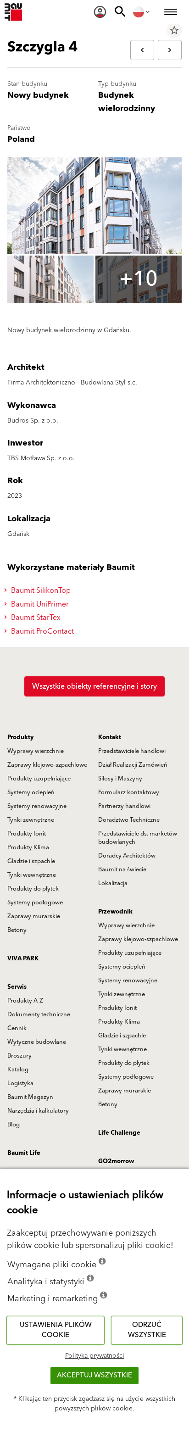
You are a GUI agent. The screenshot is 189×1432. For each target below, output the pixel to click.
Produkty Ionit (26, 834)
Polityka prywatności (94, 1355)
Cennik (17, 1028)
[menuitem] (100, 11)
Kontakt (109, 737)
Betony (17, 930)
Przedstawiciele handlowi (132, 751)
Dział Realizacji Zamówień (132, 765)
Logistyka (20, 1083)
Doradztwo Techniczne (129, 820)
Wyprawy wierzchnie (35, 751)
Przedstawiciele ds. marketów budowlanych (137, 838)
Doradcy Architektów (127, 856)
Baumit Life (23, 1153)
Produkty (20, 737)
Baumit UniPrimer (39, 604)
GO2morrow (116, 1161)
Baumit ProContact (41, 631)
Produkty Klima (28, 847)
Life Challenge (119, 1133)
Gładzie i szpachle (31, 861)
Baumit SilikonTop (40, 590)
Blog (13, 1125)
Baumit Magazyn (30, 1097)
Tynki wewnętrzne (31, 875)
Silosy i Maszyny (120, 779)
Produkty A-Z (25, 1001)
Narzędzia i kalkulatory (38, 1111)
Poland (21, 139)
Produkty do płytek (33, 889)
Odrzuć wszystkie (147, 1330)
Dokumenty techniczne (38, 1014)
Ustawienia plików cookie (56, 1330)
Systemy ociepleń (31, 792)
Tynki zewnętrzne (30, 820)
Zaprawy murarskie (33, 916)
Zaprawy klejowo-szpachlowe (47, 765)
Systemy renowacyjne (37, 806)
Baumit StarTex (35, 617)
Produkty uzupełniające (39, 779)
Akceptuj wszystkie (94, 1375)
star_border (174, 30)
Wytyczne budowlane (36, 1042)
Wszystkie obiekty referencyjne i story (94, 686)
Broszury (19, 1056)
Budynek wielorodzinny (126, 102)
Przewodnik (115, 912)
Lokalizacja (113, 883)
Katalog (17, 1069)
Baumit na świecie (122, 869)
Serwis (17, 987)
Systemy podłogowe (35, 902)
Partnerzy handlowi (124, 806)
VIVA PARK (23, 958)
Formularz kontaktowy (128, 792)
